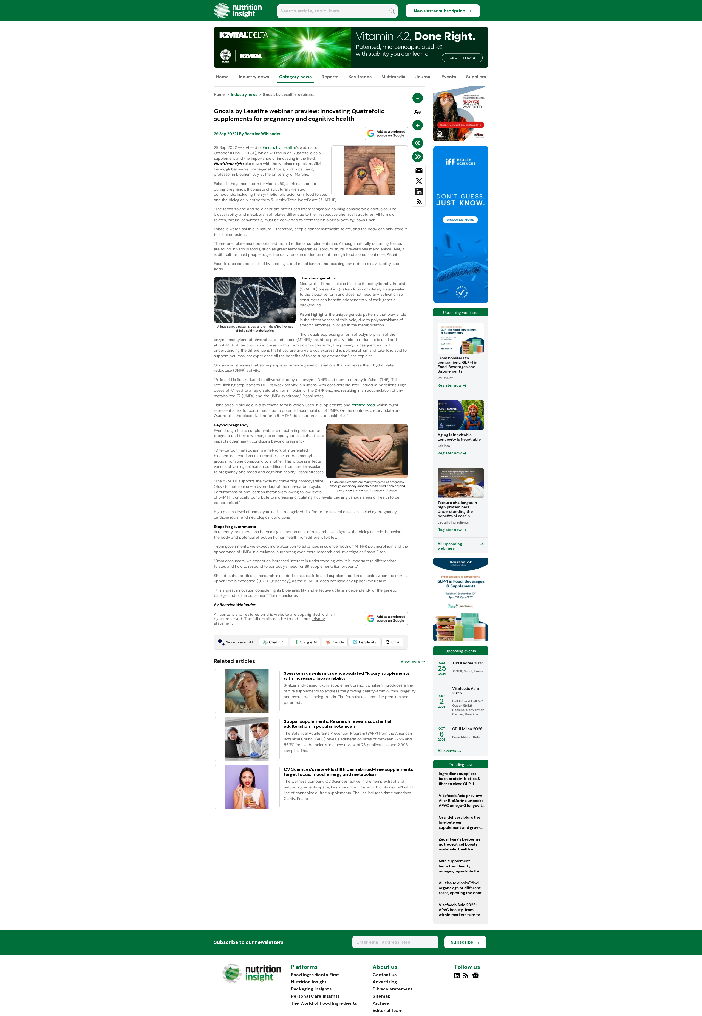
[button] (273, 642)
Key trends (360, 76)
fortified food (363, 405)
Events (448, 76)
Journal (423, 76)
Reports (330, 76)
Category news (295, 76)
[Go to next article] (418, 156)
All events (447, 751)
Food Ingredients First (315, 974)
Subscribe (462, 942)
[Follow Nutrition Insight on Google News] (476, 978)
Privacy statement (392, 989)
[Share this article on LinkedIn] (418, 192)
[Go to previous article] (418, 143)
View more (410, 661)
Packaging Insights (311, 989)
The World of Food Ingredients (324, 1003)
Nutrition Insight (309, 981)
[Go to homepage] (251, 981)
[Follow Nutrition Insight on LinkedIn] (457, 978)
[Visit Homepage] (238, 20)
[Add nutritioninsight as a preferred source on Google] (386, 133)
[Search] (392, 12)
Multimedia (393, 76)
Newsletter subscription (439, 10)
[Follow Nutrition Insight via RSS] (466, 978)
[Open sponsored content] (351, 66)
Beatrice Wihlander (263, 133)
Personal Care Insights (315, 996)
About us (385, 967)
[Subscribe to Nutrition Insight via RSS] (418, 203)
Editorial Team (388, 1010)
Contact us (385, 974)
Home (222, 76)
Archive (381, 1003)
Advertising (385, 981)
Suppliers (476, 76)
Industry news (254, 76)
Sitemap (381, 996)
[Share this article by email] (418, 172)
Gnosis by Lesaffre (279, 147)
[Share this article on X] (418, 182)
